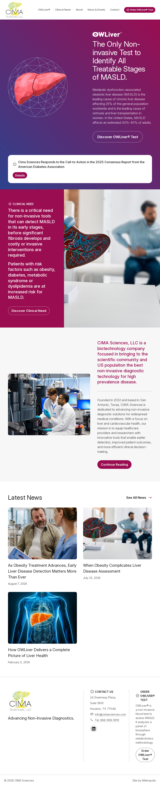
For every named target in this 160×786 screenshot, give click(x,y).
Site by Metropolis (144, 780)
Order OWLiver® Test (145, 755)
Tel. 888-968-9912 (107, 720)
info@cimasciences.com (110, 714)
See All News (136, 498)
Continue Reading (114, 464)
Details (20, 175)
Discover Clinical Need (29, 311)
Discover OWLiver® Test (117, 137)
